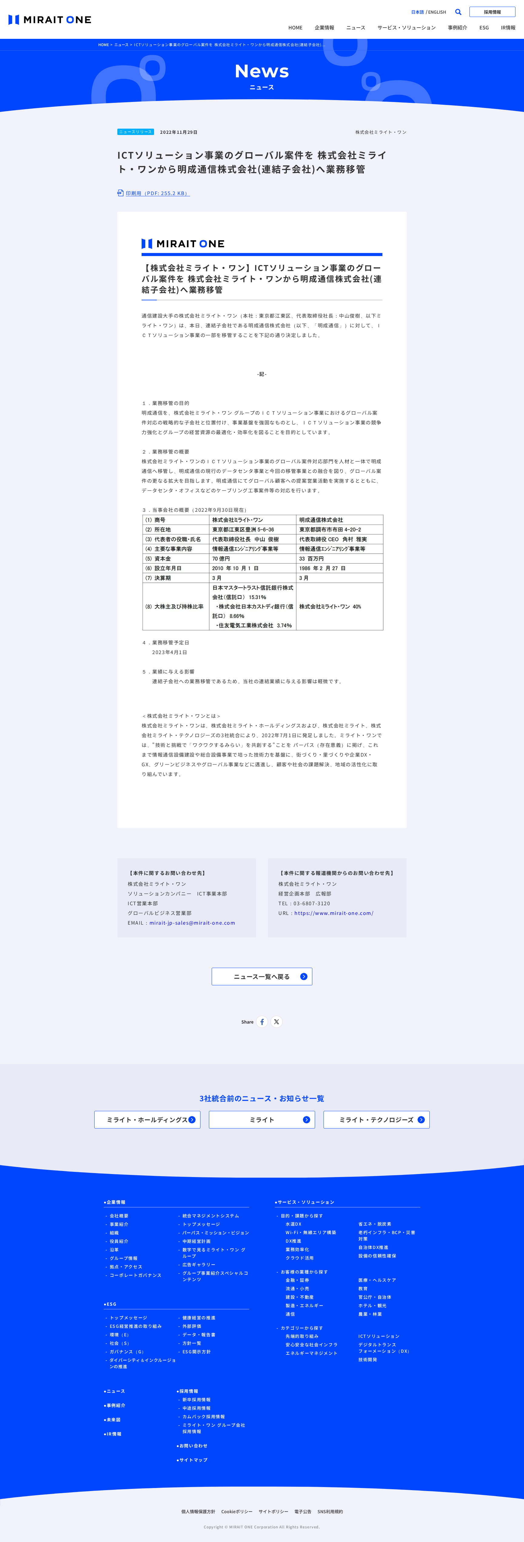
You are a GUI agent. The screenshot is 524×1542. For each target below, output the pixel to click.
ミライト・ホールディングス (147, 1119)
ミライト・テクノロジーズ (376, 1119)
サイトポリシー (273, 1511)
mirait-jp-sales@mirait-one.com (192, 922)
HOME (295, 27)
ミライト (262, 1119)
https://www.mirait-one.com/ (334, 912)
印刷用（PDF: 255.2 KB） (158, 193)
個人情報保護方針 (198, 1511)
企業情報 (324, 27)
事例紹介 (457, 27)
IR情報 (508, 27)
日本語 (417, 12)
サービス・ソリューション (407, 27)
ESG (484, 27)
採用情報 (492, 12)
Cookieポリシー (237, 1511)
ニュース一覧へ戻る (262, 976)
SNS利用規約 (330, 1511)
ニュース (355, 27)
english (437, 12)
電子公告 (302, 1511)
